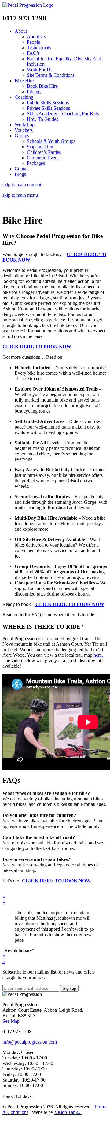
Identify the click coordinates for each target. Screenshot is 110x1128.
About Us (36, 36)
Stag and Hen (40, 146)
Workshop (25, 124)
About (21, 31)
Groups (22, 135)
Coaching (24, 97)
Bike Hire (24, 80)
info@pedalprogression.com (29, 1042)
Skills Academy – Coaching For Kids (63, 113)
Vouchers (24, 130)
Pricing (34, 91)
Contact (22, 168)
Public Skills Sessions (48, 102)
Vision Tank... (68, 1112)
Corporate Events (44, 157)
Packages (36, 163)
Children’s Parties (44, 152)
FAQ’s (33, 53)
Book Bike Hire (42, 86)
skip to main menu (20, 195)
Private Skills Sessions (48, 108)
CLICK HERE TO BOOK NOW (36, 346)
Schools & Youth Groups (51, 141)
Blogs (20, 174)
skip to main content (21, 184)
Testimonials (39, 47)
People (33, 42)
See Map (11, 1021)
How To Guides (42, 119)
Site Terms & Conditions (51, 75)
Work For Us (39, 69)
